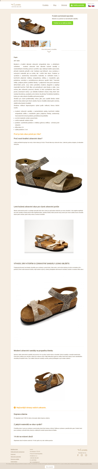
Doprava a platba (15, 459)
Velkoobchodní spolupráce (17, 451)
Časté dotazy (14, 461)
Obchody (64, 5)
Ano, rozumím (49, 467)
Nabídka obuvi (14, 449)
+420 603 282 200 (16, 6)
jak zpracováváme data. (86, 463)
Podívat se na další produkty (63, 23)
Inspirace (13, 454)
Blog (54, 5)
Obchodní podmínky (16, 456)
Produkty (45, 5)
